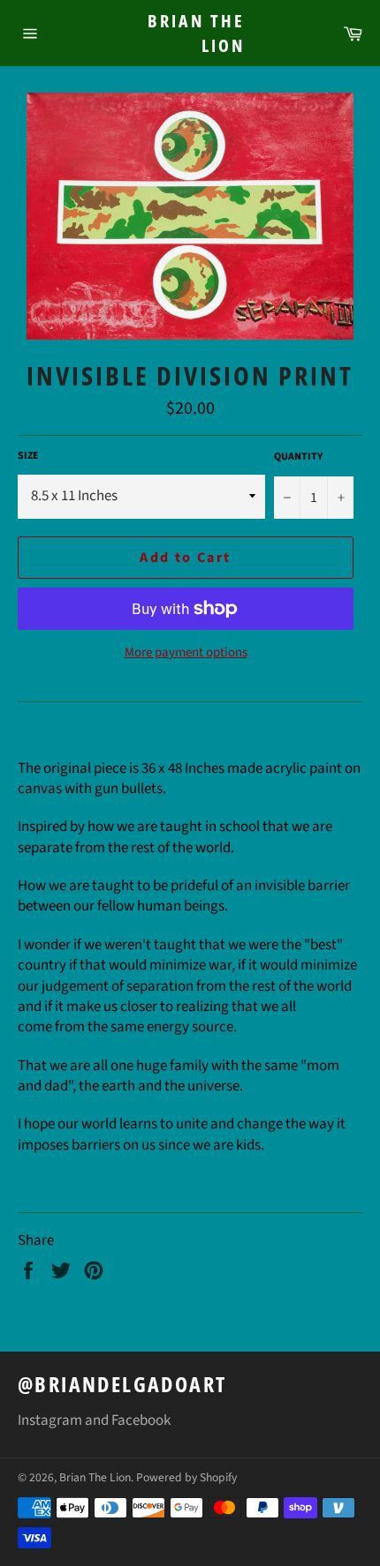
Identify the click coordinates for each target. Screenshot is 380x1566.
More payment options (186, 653)
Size (28, 456)
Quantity (298, 457)
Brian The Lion (196, 33)
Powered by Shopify (186, 1477)
